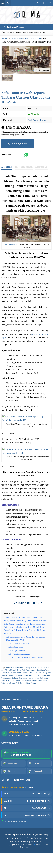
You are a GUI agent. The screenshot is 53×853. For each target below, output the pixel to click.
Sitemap (29, 847)
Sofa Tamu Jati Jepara (37, 675)
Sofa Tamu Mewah (37, 120)
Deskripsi (6, 166)
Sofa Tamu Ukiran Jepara (26, 683)
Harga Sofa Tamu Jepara (35, 667)
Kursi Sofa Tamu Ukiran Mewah (21, 673)
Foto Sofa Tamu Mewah (15, 667)
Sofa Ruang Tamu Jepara (18, 675)
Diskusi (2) (41, 166)
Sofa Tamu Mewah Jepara (29, 678)
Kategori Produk (15, 27)
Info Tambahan (24, 166)
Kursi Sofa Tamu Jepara (26, 670)
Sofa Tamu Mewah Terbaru (26, 681)
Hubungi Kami (19, 143)
